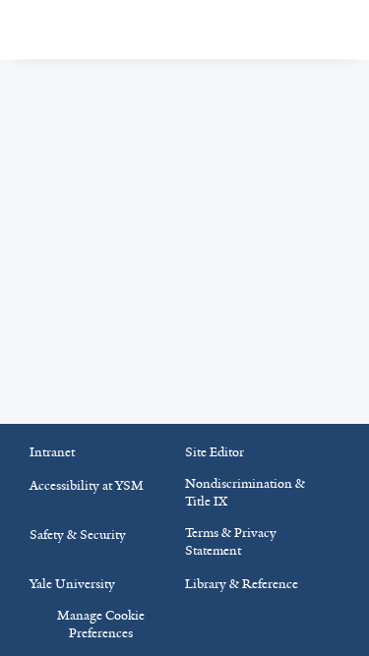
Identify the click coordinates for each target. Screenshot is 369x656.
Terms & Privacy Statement (231, 541)
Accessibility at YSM (87, 485)
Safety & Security (78, 534)
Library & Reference (241, 583)
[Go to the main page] (124, 30)
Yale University (72, 583)
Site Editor (214, 452)
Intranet (52, 452)
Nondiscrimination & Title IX (245, 492)
